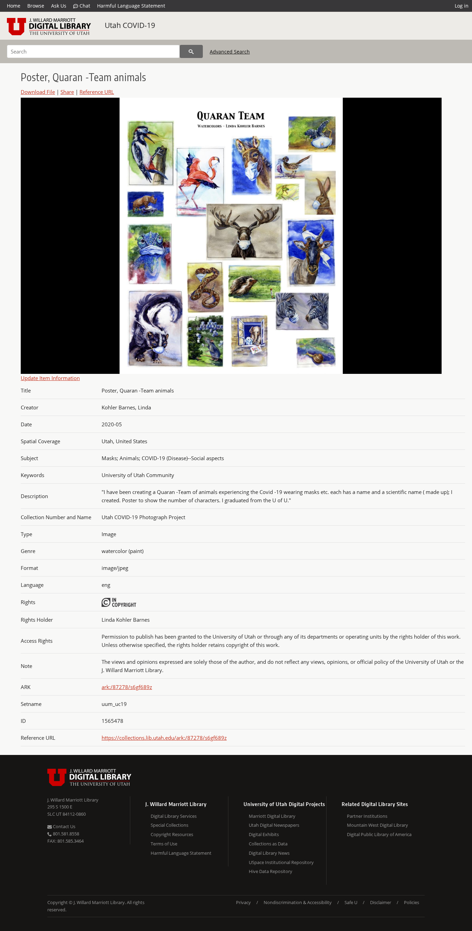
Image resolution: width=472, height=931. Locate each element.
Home (13, 5)
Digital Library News (269, 853)
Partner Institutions (367, 816)
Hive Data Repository (270, 871)
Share (67, 91)
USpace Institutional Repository (281, 862)
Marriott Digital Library (272, 816)
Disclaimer (380, 902)
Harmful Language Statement (131, 5)
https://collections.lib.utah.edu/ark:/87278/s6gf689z (164, 737)
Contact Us (63, 826)
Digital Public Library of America (379, 834)
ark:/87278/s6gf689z (127, 686)
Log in (462, 5)
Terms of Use (164, 844)
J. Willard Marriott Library (72, 800)
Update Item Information (50, 378)
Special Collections (169, 825)
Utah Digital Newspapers (274, 825)
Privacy (243, 902)
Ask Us (58, 5)
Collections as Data (268, 844)
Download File (38, 91)
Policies (411, 902)
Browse (35, 5)
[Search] (191, 51)
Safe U (350, 902)
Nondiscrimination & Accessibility (298, 902)
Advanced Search (230, 51)
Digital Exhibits (264, 834)
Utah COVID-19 (130, 25)
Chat (84, 5)
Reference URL (96, 91)
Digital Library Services (174, 816)
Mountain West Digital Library (377, 825)
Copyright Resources (172, 834)
